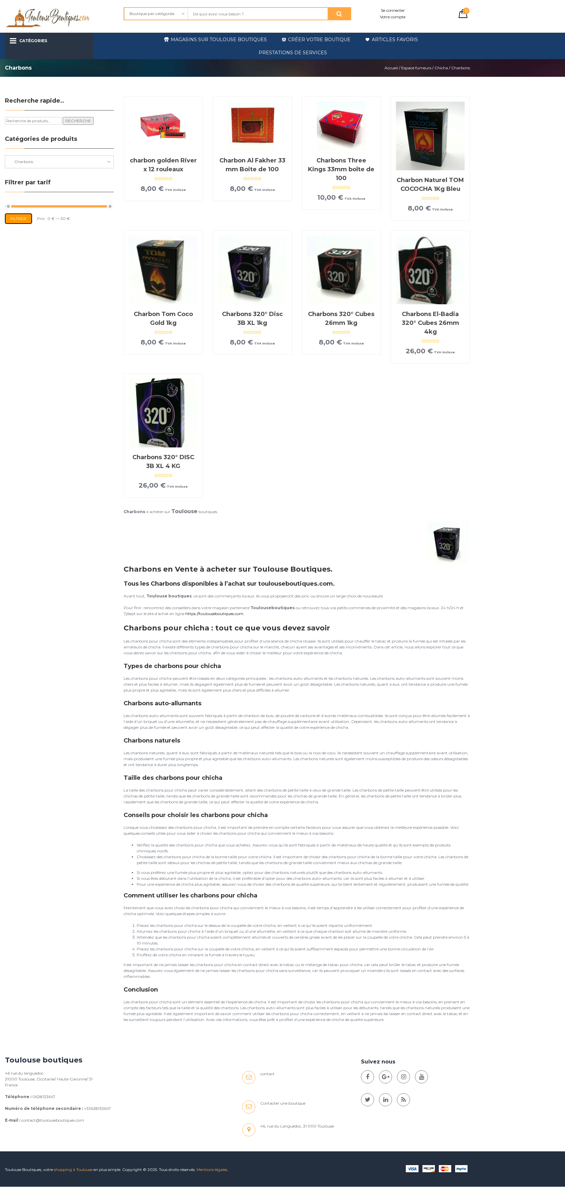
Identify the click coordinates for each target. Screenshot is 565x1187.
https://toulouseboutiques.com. (214, 613)
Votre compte (392, 16)
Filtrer (18, 218)
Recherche (78, 120)
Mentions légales (212, 1169)
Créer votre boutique (319, 39)
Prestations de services (293, 53)
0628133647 (43, 1096)
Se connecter (393, 10)
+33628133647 (97, 1108)
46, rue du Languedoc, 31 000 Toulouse (297, 1126)
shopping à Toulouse (73, 1169)
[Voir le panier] (463, 16)
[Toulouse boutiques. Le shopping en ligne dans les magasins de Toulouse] (367, 1076)
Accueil (391, 67)
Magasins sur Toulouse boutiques (219, 39)
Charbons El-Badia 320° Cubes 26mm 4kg (430, 322)
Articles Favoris (395, 39)
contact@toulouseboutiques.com (52, 1120)
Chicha (441, 67)
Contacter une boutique (282, 1103)
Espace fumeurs (416, 67)
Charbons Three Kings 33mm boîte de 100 (341, 169)
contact (267, 1073)
